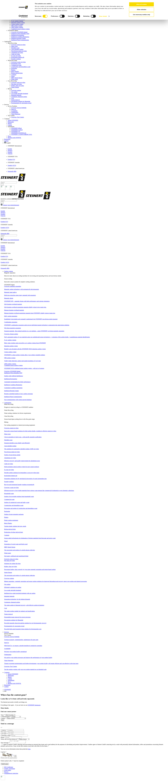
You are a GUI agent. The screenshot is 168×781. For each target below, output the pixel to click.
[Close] (1, 727)
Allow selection (141, 9)
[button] (8, 271)
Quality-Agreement (9, 768)
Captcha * (3, 752)
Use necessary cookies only (141, 14)
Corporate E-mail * (6, 735)
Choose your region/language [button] (10, 205)
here (29, 749)
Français (10, 153)
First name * (4, 732)
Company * (4, 730)
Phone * (3, 737)
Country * (4, 718)
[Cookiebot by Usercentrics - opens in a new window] (23, 16)
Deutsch (10, 150)
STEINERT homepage (34, 705)
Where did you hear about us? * (10, 739)
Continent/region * (6, 716)
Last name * (4, 733)
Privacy (6, 772)
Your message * (5, 742)
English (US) (11, 159)
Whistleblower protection (11, 773)
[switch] (62, 16)
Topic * (3, 715)
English (10, 149)
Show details (103, 16)
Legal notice (7, 770)
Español (10, 152)
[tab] (85, 274)
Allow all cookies (141, 4)
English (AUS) (12, 165)
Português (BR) (12, 171)
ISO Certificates (8, 767)
